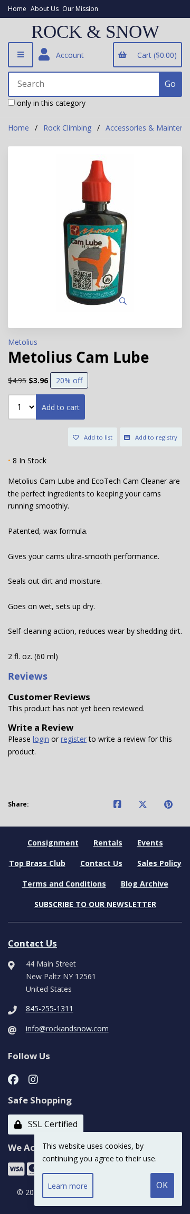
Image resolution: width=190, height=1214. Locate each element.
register (74, 739)
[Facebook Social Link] (13, 1078)
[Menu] (20, 54)
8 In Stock (27, 460)
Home (17, 8)
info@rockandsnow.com (67, 1028)
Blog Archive (144, 884)
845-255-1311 (49, 1008)
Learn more (68, 1186)
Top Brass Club (37, 863)
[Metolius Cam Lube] (95, 233)
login (41, 739)
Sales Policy (159, 863)
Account (68, 55)
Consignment (53, 843)
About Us (45, 8)
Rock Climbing (67, 128)
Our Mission (80, 8)
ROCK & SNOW (95, 32)
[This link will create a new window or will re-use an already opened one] (117, 804)
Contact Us (101, 863)
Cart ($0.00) (155, 55)
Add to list (96, 437)
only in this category (50, 103)
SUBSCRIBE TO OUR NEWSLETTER (95, 904)
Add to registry (154, 437)
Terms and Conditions (64, 884)
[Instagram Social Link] (33, 1078)
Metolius (22, 342)
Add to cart (61, 407)
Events (150, 843)
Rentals (107, 843)
